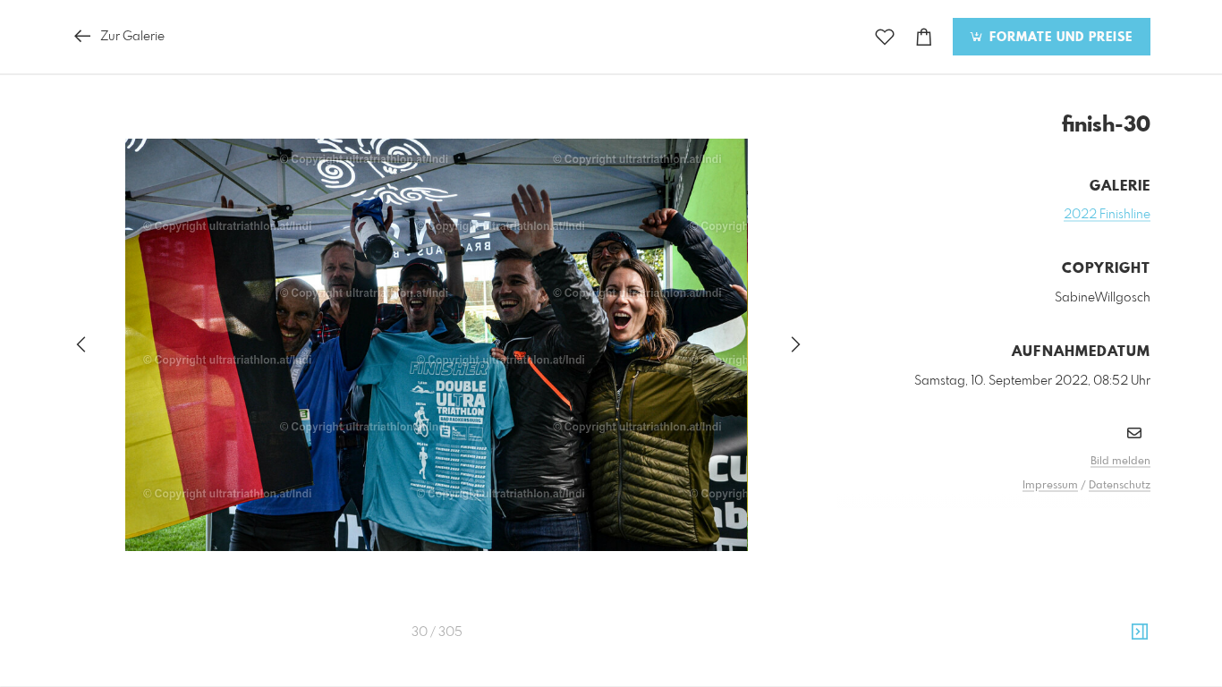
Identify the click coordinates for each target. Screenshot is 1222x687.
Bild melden (1120, 461)
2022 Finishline (1107, 214)
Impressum (1050, 485)
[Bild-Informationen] (1139, 632)
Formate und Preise (1059, 37)
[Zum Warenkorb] (924, 37)
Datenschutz (1119, 485)
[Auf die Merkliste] (884, 37)
